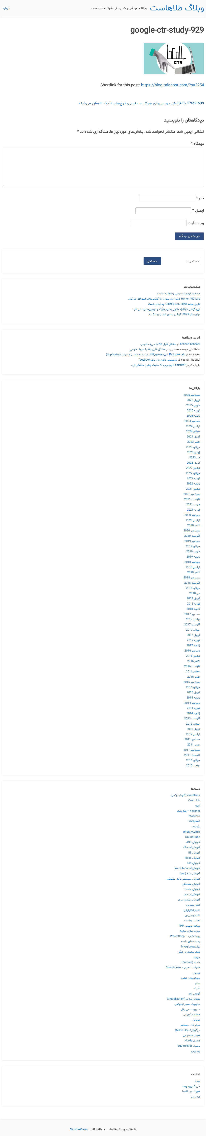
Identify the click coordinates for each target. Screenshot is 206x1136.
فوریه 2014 (193, 708)
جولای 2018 (193, 588)
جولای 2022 (193, 473)
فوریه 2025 (193, 411)
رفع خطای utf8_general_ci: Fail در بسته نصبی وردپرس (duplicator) (145, 355)
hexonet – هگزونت (188, 811)
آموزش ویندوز (192, 894)
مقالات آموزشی (191, 1015)
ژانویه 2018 (193, 609)
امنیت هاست (192, 921)
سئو (197, 983)
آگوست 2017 (192, 625)
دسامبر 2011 (192, 739)
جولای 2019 (193, 546)
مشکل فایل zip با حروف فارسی (158, 344)
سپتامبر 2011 (191, 750)
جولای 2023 (193, 447)
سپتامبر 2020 (191, 531)
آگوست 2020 (192, 536)
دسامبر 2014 (192, 703)
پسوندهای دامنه (190, 941)
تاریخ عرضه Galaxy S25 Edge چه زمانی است (174, 304)
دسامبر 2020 (192, 515)
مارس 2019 (193, 552)
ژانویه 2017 (193, 646)
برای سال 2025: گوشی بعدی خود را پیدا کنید (174, 314)
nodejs (196, 827)
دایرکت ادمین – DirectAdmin (183, 968)
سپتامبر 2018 (191, 578)
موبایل (196, 1020)
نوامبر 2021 (193, 489)
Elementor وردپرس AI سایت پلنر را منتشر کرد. (158, 365)
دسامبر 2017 (192, 614)
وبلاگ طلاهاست (177, 8)
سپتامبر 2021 (191, 494)
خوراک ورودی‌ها (191, 1086)
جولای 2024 (193, 431)
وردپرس (195, 1051)
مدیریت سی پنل (190, 1009)
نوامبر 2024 (193, 426)
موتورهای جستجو (190, 1025)
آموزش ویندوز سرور (189, 900)
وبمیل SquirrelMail (189, 1046)
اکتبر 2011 (193, 745)
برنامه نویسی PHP (189, 926)
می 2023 (194, 458)
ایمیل (198, 210)
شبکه (197, 988)
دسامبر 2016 (192, 651)
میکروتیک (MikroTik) (187, 1030)
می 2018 (194, 593)
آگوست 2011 (192, 755)
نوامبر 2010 (193, 766)
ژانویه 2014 (193, 713)
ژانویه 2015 (193, 698)
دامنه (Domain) (190, 962)
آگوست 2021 (192, 499)
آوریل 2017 (193, 635)
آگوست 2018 (192, 583)
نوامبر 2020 (193, 520)
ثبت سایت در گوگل (189, 952)
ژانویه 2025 (193, 416)
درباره (6, 8)
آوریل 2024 (193, 437)
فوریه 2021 (193, 510)
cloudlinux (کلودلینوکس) (185, 795)
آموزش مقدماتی (191, 884)
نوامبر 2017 (193, 619)
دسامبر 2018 (192, 562)
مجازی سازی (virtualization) (183, 999)
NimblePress (79, 1129)
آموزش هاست (192, 889)
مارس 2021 (193, 505)
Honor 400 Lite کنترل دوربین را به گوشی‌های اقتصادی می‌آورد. (164, 299)
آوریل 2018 (193, 599)
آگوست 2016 (192, 666)
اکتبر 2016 (193, 661)
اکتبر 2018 (193, 572)
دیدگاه (197, 144)
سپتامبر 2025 (191, 395)
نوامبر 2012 (193, 734)
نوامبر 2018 (193, 567)
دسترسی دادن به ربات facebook (158, 360)
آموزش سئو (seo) (190, 874)
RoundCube (192, 837)
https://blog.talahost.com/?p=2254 (172, 85)
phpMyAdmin (191, 832)
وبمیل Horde (192, 1041)
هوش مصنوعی (191, 1035)
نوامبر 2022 (193, 468)
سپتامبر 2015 (191, 682)
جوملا (197, 957)
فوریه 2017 (193, 640)
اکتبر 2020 (193, 525)
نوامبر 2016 (193, 656)
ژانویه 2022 (193, 484)
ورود (197, 1081)
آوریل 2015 (193, 692)
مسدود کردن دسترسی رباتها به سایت (178, 294)
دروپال (196, 973)
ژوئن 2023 (193, 452)
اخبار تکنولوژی (192, 910)
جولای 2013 (193, 724)
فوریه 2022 (193, 478)
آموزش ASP (193, 842)
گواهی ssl (194, 994)
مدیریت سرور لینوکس (187, 1004)
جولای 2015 (193, 687)
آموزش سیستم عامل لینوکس (183, 879)
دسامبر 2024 (192, 421)
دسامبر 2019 (192, 541)
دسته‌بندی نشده (190, 978)
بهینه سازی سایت (189, 931)
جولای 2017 (193, 630)
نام (200, 198)
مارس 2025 (193, 405)
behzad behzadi (190, 344)
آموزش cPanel (191, 847)
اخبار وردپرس (192, 915)
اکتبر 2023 (193, 442)
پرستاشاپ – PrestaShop (185, 936)
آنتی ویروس (193, 905)
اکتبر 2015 (193, 677)
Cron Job (194, 801)
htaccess (194, 816)
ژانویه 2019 (193, 557)
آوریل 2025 (193, 400)
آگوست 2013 (192, 719)
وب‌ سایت (196, 223)
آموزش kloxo (192, 858)
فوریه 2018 (193, 604)
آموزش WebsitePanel (187, 868)
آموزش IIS (194, 853)
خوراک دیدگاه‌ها (191, 1091)
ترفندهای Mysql (190, 947)
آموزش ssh (193, 863)
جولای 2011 (193, 760)
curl (197, 806)
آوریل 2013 (193, 729)
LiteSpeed (194, 821)
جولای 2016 (193, 672)
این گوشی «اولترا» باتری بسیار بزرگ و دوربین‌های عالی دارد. (166, 309)
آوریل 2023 (193, 463)
